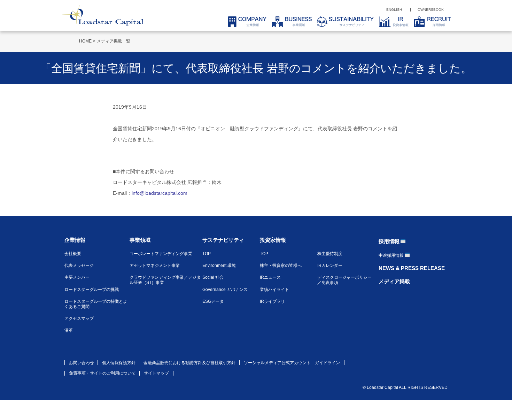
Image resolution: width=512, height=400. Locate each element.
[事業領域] (289, 21)
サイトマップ (156, 373)
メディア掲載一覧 (113, 41)
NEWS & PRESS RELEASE (412, 268)
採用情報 (389, 241)
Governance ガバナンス (225, 289)
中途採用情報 (391, 255)
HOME (85, 41)
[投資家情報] (391, 21)
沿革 (68, 330)
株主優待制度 (329, 253)
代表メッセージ (79, 265)
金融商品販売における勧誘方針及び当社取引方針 (189, 362)
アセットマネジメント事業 (155, 265)
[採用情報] (430, 21)
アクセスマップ (79, 318)
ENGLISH (394, 9)
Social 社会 (213, 277)
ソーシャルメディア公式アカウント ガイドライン (292, 362)
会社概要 (72, 253)
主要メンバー (77, 277)
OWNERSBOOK (431, 9)
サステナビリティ (223, 240)
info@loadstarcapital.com (159, 193)
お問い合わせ (81, 362)
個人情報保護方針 (118, 362)
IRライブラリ (272, 301)
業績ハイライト (274, 289)
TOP (206, 253)
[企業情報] (244, 21)
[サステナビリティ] (343, 21)
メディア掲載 (394, 281)
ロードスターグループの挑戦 (91, 289)
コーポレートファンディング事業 (161, 253)
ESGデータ (213, 301)
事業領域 (140, 240)
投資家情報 (273, 240)
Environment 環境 (219, 265)
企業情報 (74, 240)
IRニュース (270, 277)
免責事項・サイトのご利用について (102, 373)
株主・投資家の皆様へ (281, 265)
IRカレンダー (329, 265)
